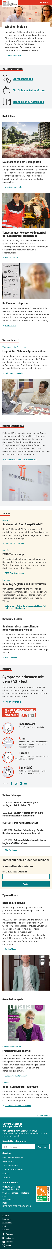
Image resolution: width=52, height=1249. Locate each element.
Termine (6, 1177)
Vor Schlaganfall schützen (29, 90)
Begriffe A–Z (8, 1161)
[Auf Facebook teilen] (11, 783)
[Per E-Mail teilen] (25, 783)
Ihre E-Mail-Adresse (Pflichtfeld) (14, 872)
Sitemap (5, 1230)
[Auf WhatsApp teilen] (21, 783)
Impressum (6, 1219)
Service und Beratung (12, 1157)
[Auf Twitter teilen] (16, 783)
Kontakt (5, 1216)
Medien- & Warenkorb (12, 1169)
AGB (4, 1226)
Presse (5, 1173)
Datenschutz (7, 1222)
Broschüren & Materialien (28, 102)
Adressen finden (23, 78)
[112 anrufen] (26, 712)
